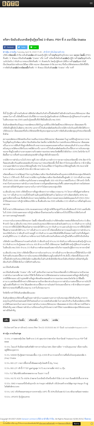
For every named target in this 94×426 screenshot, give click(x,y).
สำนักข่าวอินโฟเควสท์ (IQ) (54, 52)
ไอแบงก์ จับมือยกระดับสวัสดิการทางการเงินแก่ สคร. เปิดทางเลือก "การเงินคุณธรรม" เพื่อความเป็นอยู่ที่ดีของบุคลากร (46, 348)
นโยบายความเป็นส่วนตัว (47, 423)
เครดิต (30, 55)
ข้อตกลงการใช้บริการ (65, 423)
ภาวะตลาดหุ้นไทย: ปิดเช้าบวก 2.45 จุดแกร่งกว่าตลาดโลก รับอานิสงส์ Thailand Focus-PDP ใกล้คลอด (45, 340)
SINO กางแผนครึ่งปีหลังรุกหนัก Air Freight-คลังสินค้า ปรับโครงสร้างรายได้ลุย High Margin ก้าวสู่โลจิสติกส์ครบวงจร (46, 385)
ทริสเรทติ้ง (12, 55)
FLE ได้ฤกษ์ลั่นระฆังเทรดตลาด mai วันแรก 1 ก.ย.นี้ (26, 373)
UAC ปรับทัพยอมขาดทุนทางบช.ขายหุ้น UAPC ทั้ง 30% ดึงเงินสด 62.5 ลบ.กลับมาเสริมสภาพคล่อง (46, 391)
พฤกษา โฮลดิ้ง (79, 55)
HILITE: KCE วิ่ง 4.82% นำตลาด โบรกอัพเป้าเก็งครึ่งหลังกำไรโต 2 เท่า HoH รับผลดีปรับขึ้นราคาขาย (46, 378)
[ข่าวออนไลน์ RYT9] (10, 3)
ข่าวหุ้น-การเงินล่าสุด (12, 333)
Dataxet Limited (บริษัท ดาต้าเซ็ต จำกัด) (38, 419)
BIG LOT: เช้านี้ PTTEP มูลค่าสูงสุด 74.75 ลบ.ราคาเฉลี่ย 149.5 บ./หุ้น (34, 368)
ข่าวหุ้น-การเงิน (10, 52)
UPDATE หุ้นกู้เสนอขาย (17, 397)
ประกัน (54, 55)
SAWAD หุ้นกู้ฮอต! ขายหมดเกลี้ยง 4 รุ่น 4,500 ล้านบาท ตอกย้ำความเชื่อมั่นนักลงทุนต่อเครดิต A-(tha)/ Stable (45, 356)
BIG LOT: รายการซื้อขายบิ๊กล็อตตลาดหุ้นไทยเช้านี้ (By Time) (31, 363)
